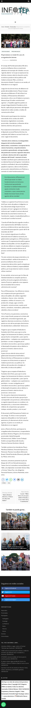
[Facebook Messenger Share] (14, 479)
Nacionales (4, 610)
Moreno (12, 526)
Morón (4, 631)
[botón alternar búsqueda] (28, 1)
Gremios (3, 634)
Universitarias (5, 636)
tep (9, 482)
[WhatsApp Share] (10, 479)
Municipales (4, 615)
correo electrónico (8, 696)
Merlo (4, 626)
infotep (3, 482)
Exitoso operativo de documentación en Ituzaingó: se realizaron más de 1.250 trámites (14, 547)
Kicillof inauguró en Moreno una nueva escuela (14, 528)
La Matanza (5, 623)
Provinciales (16, 51)
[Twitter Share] (6, 479)
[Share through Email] (18, 479)
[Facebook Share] (3, 479)
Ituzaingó (13, 545)
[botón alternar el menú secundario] (1, 1)
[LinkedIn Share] (22, 479)
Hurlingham (5, 618)
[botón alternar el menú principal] (15, 22)
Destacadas (6, 51)
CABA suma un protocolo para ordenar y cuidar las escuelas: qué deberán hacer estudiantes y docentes (15, 652)
